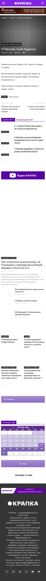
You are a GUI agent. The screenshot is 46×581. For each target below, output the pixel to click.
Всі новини (9, 399)
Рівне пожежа (14, 97)
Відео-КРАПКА (26, 175)
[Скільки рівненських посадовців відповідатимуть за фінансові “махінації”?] (34, 361)
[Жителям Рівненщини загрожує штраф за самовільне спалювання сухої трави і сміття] (11, 361)
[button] (42, 3)
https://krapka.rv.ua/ (23, 538)
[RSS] (26, 571)
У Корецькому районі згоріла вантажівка (36, 107)
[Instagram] (13, 571)
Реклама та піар (23, 475)
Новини (4, 44)
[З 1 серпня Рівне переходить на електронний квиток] (7, 129)
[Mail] (19, 571)
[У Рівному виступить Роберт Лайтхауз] (11, 330)
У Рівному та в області (14, 44)
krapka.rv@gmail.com (30, 562)
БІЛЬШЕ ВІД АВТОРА (25, 120)
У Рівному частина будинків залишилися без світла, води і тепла (29, 140)
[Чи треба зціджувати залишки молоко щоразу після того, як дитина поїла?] (34, 330)
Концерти (5, 336)
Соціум (27, 336)
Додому (4, 18)
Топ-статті (5, 132)
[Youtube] (39, 571)
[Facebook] (7, 571)
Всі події (23, 463)
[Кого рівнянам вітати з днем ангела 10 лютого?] (7, 292)
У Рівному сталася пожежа (26, 301)
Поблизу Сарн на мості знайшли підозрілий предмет (10, 109)
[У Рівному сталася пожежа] (7, 304)
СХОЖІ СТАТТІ (8, 120)
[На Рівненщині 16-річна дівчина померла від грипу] (7, 315)
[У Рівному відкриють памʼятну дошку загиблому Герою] (7, 151)
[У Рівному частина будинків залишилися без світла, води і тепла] (7, 140)
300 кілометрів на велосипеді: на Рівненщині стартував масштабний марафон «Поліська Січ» (21, 265)
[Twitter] (32, 571)
